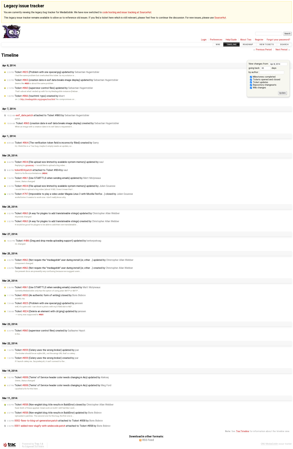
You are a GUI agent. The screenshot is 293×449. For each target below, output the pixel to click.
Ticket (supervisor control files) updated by (50, 88)
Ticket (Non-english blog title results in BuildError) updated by (54, 412)
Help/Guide (231, 39)
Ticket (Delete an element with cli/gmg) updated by (46, 311)
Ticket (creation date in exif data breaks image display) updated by (62, 80)
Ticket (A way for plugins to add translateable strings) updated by (63, 213)
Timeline (231, 44)
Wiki (218, 44)
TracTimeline (242, 431)
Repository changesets (264, 85)
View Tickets (266, 44)
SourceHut (220, 17)
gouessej (29, 165)
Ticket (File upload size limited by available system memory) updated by (55, 162)
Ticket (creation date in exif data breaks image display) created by (63, 123)
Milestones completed (263, 77)
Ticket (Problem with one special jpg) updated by (53, 72)
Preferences (216, 39)
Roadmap (248, 44)
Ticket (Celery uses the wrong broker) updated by (43, 350)
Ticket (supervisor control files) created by (46, 330)
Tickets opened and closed (266, 79)
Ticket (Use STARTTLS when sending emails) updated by (54, 178)
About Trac (245, 39)
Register (259, 39)
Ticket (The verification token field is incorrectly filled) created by (53, 142)
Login (203, 39)
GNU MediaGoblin (269, 444)
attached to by (48, 115)
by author (254, 72)
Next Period (281, 49)
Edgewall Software (34, 446)
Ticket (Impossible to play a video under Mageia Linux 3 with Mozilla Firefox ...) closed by (70, 193)
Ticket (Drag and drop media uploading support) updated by (54, 240)
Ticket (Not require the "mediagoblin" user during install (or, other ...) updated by (70, 260)
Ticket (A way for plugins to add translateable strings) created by (63, 221)
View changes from (259, 64)
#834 (44, 173)
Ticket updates (260, 82)
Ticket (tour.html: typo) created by (36, 95)
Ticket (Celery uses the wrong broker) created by (42, 358)
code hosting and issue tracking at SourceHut (126, 12)
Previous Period (264, 49)
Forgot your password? (278, 39)
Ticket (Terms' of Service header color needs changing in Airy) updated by (58, 377)
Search (284, 44)
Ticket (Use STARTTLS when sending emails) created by (53, 287)
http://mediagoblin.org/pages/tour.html (37, 99)
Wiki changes (259, 87)
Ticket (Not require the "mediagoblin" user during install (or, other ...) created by (70, 267)
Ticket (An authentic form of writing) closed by (46, 295)
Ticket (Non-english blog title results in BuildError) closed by (60, 404)
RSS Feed (148, 440)
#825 (27, 83)
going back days (262, 68)
